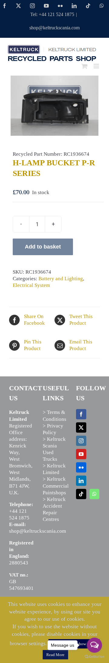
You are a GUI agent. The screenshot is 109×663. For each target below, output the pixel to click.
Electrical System (31, 285)
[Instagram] (81, 441)
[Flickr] (81, 467)
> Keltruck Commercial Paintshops (56, 485)
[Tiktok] (81, 494)
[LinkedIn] (81, 481)
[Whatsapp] (94, 494)
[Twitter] (81, 427)
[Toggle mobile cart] (84, 66)
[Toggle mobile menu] (97, 66)
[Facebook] (81, 414)
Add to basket (43, 247)
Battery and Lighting (60, 278)
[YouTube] (81, 454)
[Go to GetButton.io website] (94, 657)
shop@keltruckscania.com (54, 27)
